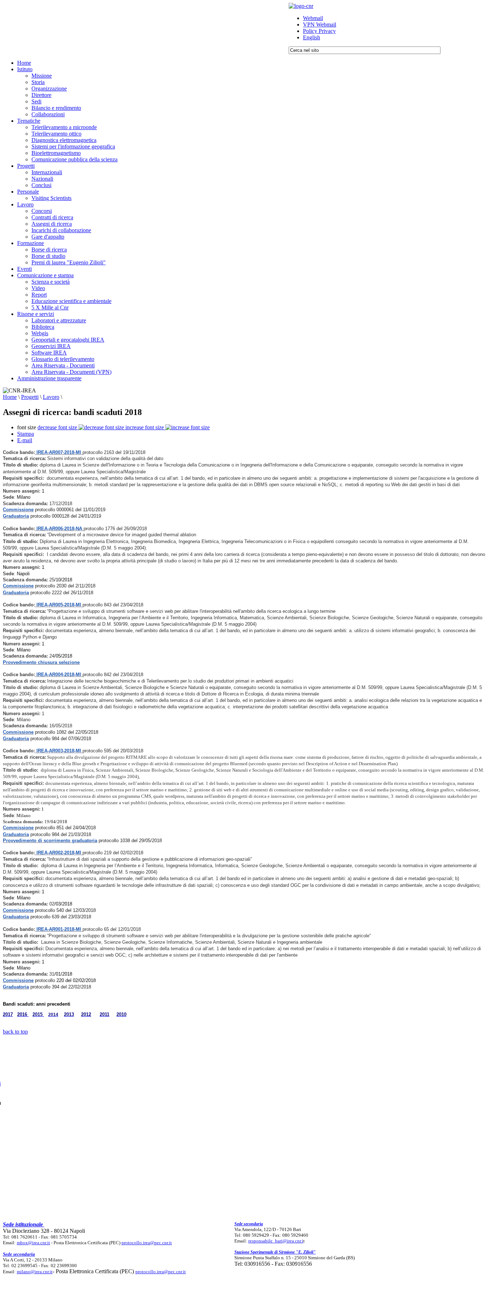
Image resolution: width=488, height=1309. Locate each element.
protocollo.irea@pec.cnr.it (146, 1242)
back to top (15, 1032)
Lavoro (51, 397)
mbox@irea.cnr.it (33, 1242)
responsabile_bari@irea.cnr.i (275, 1241)
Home (10, 397)
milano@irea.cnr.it (35, 1271)
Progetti (30, 397)
